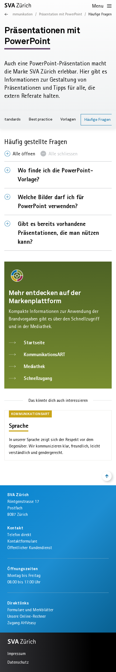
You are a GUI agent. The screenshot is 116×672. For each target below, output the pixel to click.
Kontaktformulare (22, 541)
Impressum (16, 653)
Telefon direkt (19, 534)
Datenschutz (18, 662)
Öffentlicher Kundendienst (29, 547)
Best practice (40, 119)
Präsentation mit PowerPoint (60, 14)
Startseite (34, 342)
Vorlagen (68, 119)
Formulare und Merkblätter (30, 609)
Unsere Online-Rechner (26, 616)
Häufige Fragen (97, 120)
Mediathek (34, 366)
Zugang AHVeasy (21, 622)
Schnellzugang (38, 378)
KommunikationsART (44, 354)
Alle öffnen (24, 153)
